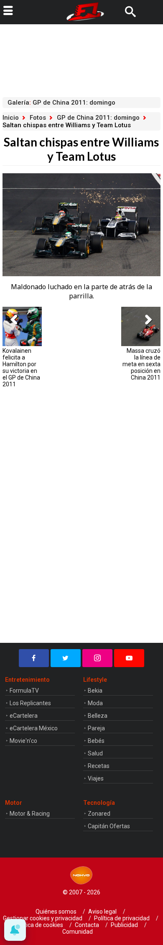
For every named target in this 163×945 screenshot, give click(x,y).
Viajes (96, 778)
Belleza (97, 715)
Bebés (96, 740)
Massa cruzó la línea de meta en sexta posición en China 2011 (141, 364)
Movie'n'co (23, 740)
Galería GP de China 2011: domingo (61, 102)
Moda (95, 703)
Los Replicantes (30, 703)
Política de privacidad (122, 918)
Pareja (96, 728)
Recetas (99, 766)
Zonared (99, 813)
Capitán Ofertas (109, 826)
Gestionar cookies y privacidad (42, 918)
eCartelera (24, 715)
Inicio (11, 117)
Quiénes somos (56, 911)
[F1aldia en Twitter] (66, 658)
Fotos (38, 117)
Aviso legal (102, 911)
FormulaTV (24, 690)
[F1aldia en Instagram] (97, 658)
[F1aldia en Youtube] (129, 658)
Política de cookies (39, 925)
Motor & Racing (30, 813)
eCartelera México (34, 728)
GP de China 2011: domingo (98, 117)
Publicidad (124, 925)
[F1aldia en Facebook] (34, 658)
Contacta (87, 925)
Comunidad (77, 931)
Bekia (95, 690)
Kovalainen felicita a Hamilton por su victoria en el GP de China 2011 (21, 367)
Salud (95, 753)
